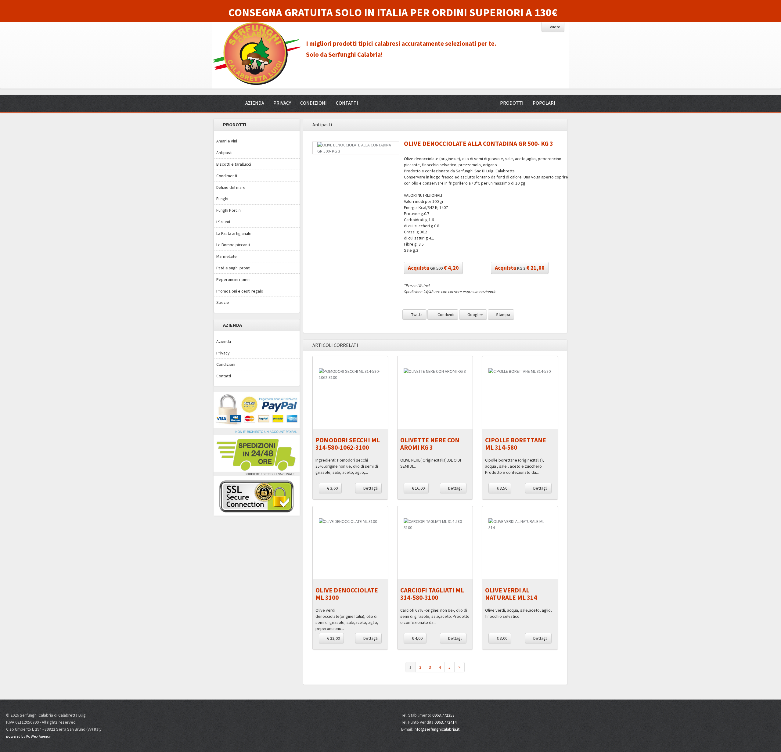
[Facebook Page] (669, 718)
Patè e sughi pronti (233, 268)
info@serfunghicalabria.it (436, 729)
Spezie (222, 302)
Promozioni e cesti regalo (239, 291)
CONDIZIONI (313, 103)
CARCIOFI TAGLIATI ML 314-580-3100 (432, 593)
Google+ (474, 314)
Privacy (223, 353)
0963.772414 (445, 722)
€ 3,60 (332, 488)
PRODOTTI (512, 103)
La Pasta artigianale (233, 233)
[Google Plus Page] (680, 718)
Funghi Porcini (229, 210)
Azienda (223, 341)
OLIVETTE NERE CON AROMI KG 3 (429, 443)
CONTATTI (347, 103)
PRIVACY (282, 103)
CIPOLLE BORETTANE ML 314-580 (515, 443)
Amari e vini (226, 141)
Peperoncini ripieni (233, 279)
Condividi (445, 314)
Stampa (502, 314)
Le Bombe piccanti (233, 244)
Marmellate (226, 256)
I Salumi (223, 222)
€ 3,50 (501, 488)
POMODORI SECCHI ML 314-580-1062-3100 (347, 443)
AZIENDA (254, 103)
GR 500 (433, 267)
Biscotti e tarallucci (233, 164)
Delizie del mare (231, 187)
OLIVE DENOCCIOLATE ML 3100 (346, 593)
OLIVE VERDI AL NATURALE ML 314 (511, 593)
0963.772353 (443, 715)
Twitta (416, 314)
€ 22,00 (333, 638)
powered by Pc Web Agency (28, 736)
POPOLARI (544, 103)
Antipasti (224, 152)
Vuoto (554, 27)
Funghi (222, 198)
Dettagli (370, 488)
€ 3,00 (501, 638)
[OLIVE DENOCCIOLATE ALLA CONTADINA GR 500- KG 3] (355, 148)
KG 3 (520, 267)
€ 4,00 (417, 638)
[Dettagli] (350, 374)
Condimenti (226, 175)
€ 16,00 (418, 488)
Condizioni (225, 364)
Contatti (223, 376)
